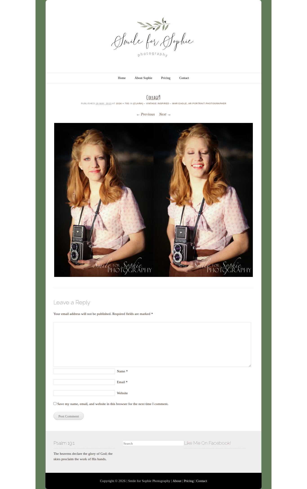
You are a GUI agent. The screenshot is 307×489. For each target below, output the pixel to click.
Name (122, 371)
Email (122, 382)
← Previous (145, 114)
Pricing (165, 78)
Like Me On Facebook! (207, 443)
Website (122, 393)
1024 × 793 (122, 103)
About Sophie (143, 78)
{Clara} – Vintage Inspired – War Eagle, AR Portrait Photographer (179, 103)
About (177, 481)
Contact (184, 78)
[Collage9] (153, 200)
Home (122, 78)
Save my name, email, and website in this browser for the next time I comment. (112, 404)
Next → (165, 114)
